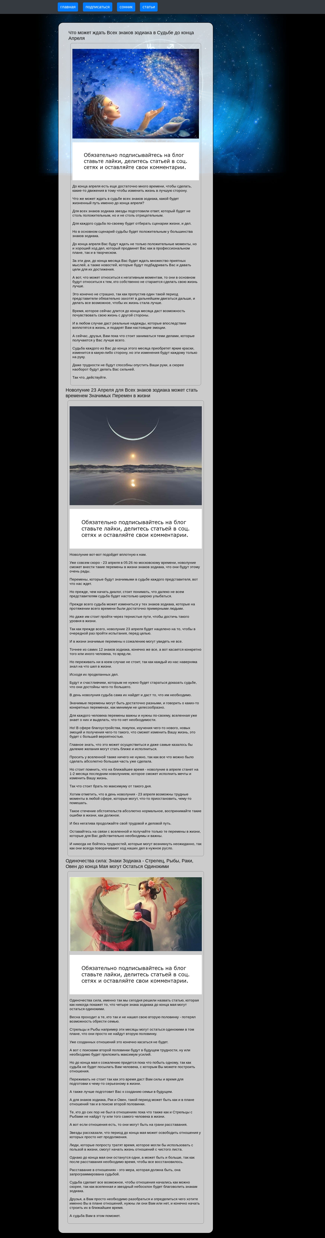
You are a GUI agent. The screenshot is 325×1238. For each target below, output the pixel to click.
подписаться (98, 7)
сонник (126, 7)
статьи (149, 7)
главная (68, 7)
